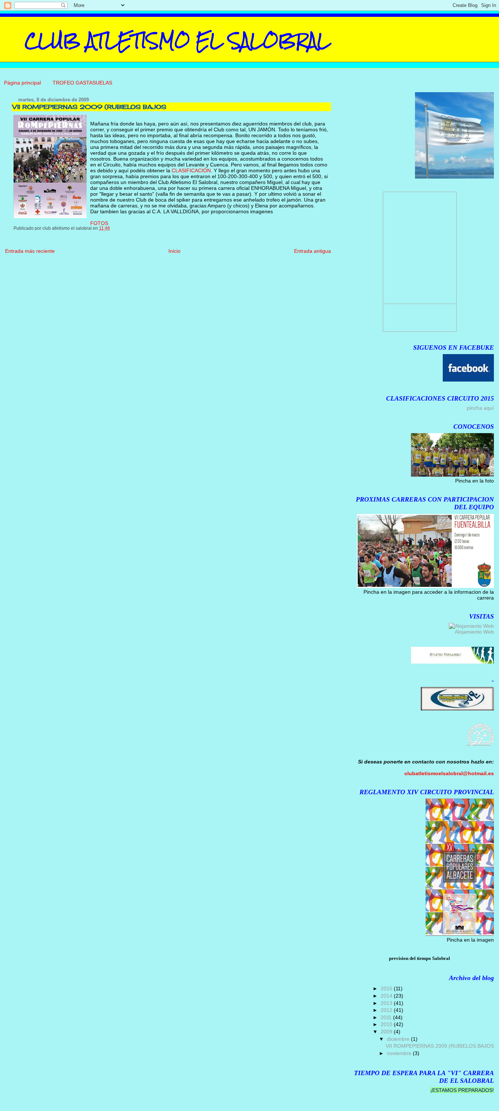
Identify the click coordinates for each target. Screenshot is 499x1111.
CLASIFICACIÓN (191, 170)
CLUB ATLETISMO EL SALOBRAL (177, 40)
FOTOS (99, 223)
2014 (387, 996)
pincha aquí (480, 408)
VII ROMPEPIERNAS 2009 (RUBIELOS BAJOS (440, 1046)
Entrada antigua (312, 251)
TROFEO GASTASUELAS (82, 83)
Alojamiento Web (474, 632)
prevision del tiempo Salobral (419, 958)
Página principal (22, 83)
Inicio (174, 251)
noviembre (400, 1053)
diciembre (399, 1039)
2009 (387, 1032)
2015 (387, 988)
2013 (387, 1003)
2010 (387, 1024)
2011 (387, 1017)
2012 (387, 1010)
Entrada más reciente (30, 251)
